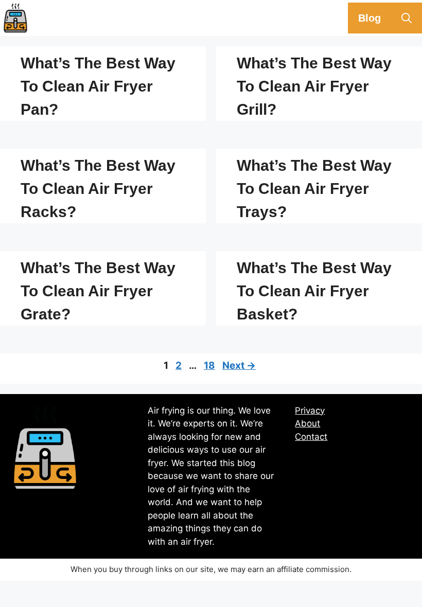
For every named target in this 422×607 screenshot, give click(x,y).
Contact (311, 437)
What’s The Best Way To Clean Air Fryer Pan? (98, 86)
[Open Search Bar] (406, 18)
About (307, 423)
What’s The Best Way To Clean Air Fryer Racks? (98, 188)
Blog (369, 18)
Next (239, 365)
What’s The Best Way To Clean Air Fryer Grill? (314, 86)
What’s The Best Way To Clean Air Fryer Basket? (314, 291)
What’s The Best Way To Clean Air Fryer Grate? (98, 291)
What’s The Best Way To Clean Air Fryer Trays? (314, 188)
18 (210, 365)
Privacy (310, 410)
